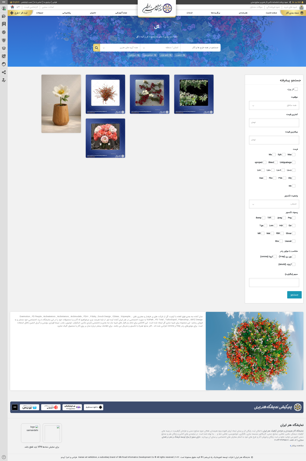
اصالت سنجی (48, 7)
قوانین (54, 2)
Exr (290, 225)
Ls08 (289, 170)
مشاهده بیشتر (297, 445)
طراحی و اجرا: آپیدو (69, 457)
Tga (261, 225)
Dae (261, 178)
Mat (269, 233)
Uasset (288, 241)
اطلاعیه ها (296, 2)
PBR (278, 233)
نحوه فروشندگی (273, 7)
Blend (271, 162)
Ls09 (279, 170)
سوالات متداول (256, 7)
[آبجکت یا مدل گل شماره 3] (149, 94)
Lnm (271, 225)
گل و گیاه (145, 36)
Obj (290, 178)
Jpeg (280, 217)
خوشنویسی (148, 55)
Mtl (259, 233)
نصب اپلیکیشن (26, 2)
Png (290, 217)
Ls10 (269, 170)
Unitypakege (286, 162)
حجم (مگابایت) (291, 274)
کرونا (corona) (266, 256)
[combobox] (160, 48)
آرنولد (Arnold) (285, 264)
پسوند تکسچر (292, 212)
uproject (259, 162)
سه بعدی (168, 36)
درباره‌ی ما (47, 2)
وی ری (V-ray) (285, 256)
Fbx (271, 178)
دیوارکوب (132, 55)
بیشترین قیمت (291, 132)
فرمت (295, 149)
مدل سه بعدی (156, 36)
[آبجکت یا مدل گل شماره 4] (105, 94)
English (16, 2)
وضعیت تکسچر (291, 195)
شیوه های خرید (290, 7)
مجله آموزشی (121, 13)
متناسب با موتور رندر (289, 251)
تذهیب (179, 55)
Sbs (277, 241)
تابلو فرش (164, 55)
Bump (259, 217)
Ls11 (259, 170)
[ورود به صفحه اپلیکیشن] (15, 407)
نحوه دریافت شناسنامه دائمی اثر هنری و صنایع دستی (269, 2)
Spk (280, 154)
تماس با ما (37, 2)
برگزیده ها (215, 13)
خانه (176, 36)
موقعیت (294, 97)
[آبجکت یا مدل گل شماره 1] (105, 138)
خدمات (190, 13)
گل (157, 26)
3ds (280, 178)
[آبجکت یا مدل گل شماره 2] (194, 94)
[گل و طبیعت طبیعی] (61, 103)
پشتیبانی (66, 13)
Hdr (281, 225)
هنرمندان (243, 13)
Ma (270, 154)
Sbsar (289, 233)
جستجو (294, 295)
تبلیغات (39, 13)
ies (290, 186)
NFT (18, 7)
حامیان (93, 13)
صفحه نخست (271, 13)
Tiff (269, 217)
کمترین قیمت (292, 114)
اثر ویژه (291, 89)
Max (290, 154)
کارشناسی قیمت (31, 7)
